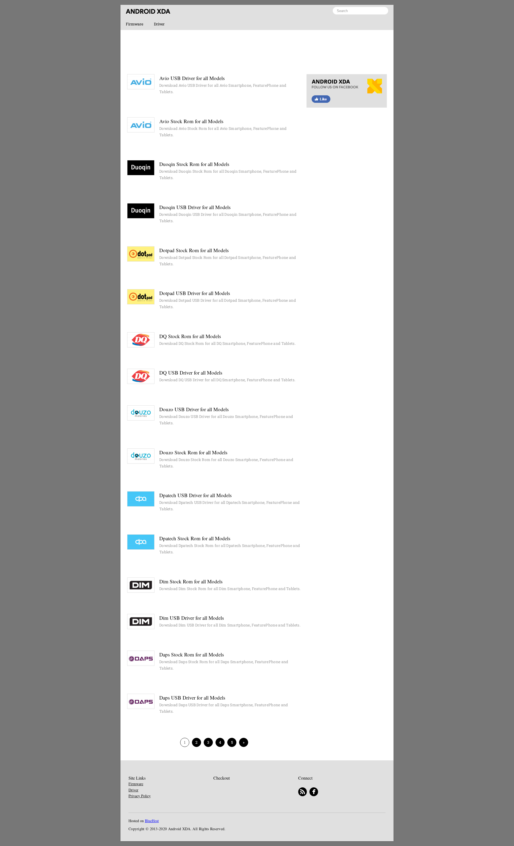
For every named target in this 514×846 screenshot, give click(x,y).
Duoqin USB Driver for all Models (194, 207)
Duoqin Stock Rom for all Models (194, 164)
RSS (302, 792)
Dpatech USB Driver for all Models (195, 495)
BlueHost (152, 821)
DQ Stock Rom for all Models (190, 336)
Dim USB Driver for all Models (191, 617)
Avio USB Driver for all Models (192, 78)
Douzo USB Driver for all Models (194, 409)
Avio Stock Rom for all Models (191, 121)
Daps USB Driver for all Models (192, 697)
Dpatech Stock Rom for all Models (194, 538)
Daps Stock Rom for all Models (191, 654)
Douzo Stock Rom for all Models (193, 452)
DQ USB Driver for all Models (190, 372)
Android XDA (148, 11)
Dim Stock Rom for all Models (190, 581)
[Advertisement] (257, 51)
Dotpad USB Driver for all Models (194, 293)
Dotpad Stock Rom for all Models (194, 250)
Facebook (347, 93)
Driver (159, 24)
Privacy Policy (139, 795)
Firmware (134, 24)
